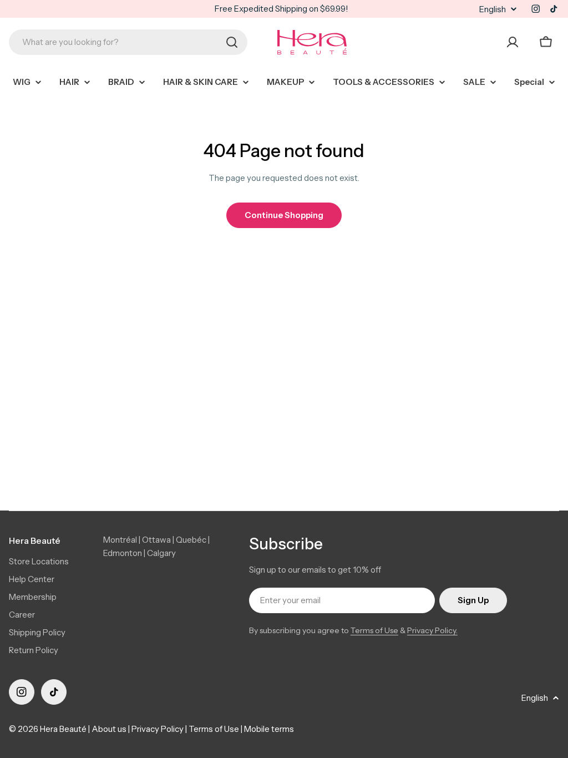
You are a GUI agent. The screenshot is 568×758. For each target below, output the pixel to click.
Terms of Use (374, 630)
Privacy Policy (157, 729)
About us (109, 729)
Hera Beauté (63, 729)
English (492, 9)
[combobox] (128, 42)
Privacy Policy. (432, 630)
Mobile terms (269, 729)
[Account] (512, 42)
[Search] (232, 42)
